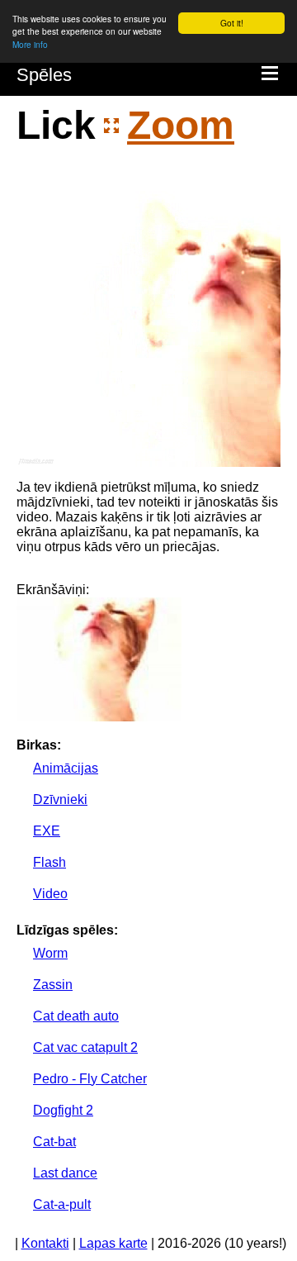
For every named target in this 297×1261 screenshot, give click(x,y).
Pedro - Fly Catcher (90, 1079)
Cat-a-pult (62, 1204)
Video (50, 894)
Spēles (44, 74)
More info (30, 44)
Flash (49, 862)
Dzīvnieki (60, 799)
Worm (50, 953)
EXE (46, 831)
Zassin (53, 985)
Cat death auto (76, 1016)
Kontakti (45, 1243)
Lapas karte (113, 1243)
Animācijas (65, 768)
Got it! (231, 23)
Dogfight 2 (63, 1110)
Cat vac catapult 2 (85, 1047)
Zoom (180, 125)
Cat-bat (54, 1142)
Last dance (65, 1173)
